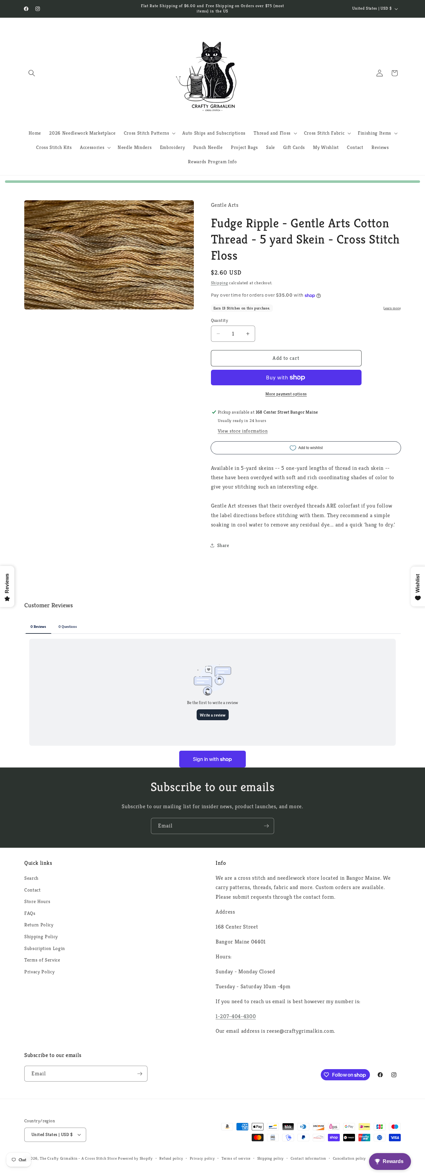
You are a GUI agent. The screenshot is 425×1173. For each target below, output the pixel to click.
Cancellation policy (349, 1158)
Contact (32, 890)
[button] (31, 73)
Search (31, 878)
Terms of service (236, 1158)
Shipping (219, 282)
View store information (243, 431)
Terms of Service (42, 960)
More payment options (286, 393)
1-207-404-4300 (236, 1016)
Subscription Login (44, 948)
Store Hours (37, 901)
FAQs (29, 913)
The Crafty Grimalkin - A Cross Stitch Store (78, 1158)
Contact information (308, 1158)
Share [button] (223, 545)
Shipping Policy (41, 936)
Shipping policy (270, 1158)
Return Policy (39, 925)
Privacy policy (202, 1158)
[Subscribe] (266, 826)
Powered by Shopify (135, 1158)
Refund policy (171, 1158)
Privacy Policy (39, 972)
